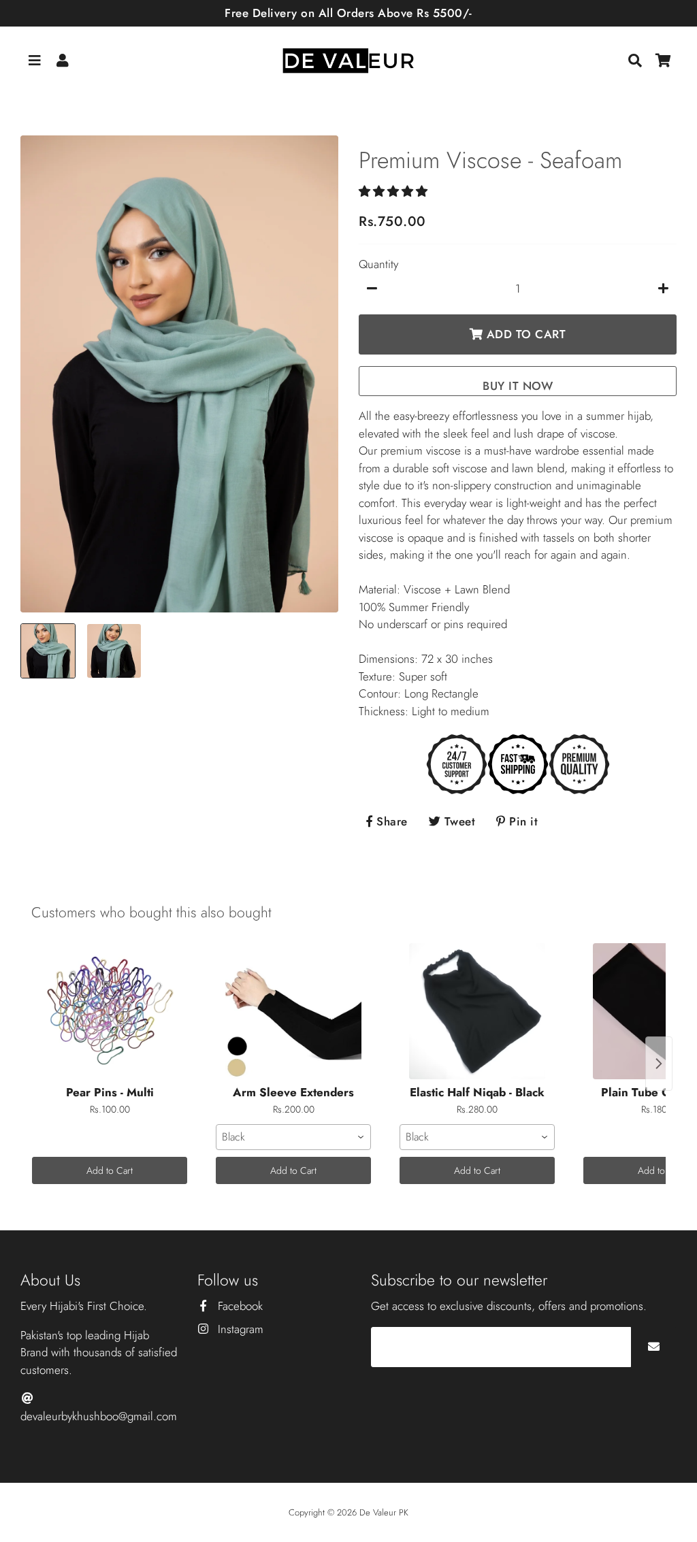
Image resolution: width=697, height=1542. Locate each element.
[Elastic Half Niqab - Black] (477, 1011)
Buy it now (518, 386)
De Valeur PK (383, 1512)
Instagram (238, 1329)
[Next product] (658, 1063)
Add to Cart (109, 1170)
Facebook (238, 1306)
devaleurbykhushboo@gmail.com (98, 1416)
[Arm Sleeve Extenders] (293, 1011)
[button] (395, 191)
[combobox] (293, 1137)
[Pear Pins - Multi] (109, 1011)
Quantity (378, 264)
